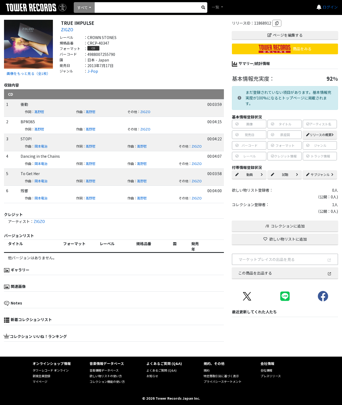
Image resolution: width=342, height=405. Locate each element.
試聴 (285, 174)
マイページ (40, 381)
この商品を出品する (255, 273)
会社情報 (266, 370)
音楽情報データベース (104, 370)
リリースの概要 (320, 134)
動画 (249, 174)
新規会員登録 (41, 376)
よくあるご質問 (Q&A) (161, 370)
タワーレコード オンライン (51, 370)
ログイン (330, 7)
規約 (206, 370)
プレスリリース (271, 376)
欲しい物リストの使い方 (106, 376)
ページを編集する (288, 35)
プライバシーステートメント (223, 381)
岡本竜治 (40, 146)
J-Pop (92, 71)
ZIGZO (67, 29)
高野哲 (39, 111)
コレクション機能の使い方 (107, 381)
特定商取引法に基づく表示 (221, 376)
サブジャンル (320, 174)
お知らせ (152, 376)
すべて (82, 7)
